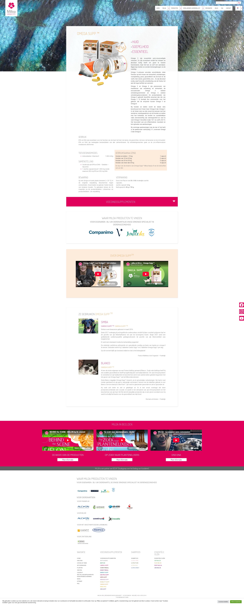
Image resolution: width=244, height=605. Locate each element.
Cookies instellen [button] (223, 601)
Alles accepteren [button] (235, 601)
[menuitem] (237, 8)
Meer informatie (67, 459)
